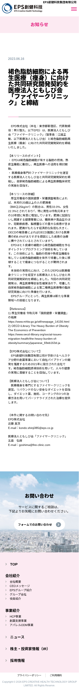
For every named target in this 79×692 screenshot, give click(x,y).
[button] (39, 524)
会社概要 (15, 581)
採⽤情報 (17, 661)
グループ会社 (18, 594)
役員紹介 (15, 598)
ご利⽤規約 (56, 675)
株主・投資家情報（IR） (30, 649)
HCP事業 (15, 616)
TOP (14, 564)
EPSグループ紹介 (21, 590)
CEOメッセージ (20, 586)
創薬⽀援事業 (18, 620)
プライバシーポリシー (29, 675)
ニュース (17, 637)
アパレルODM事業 (21, 625)
